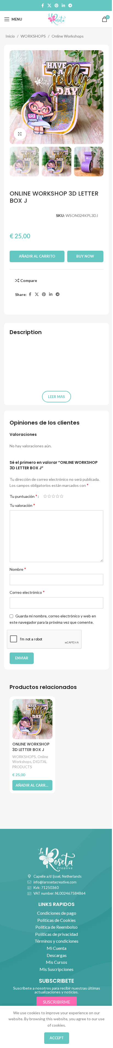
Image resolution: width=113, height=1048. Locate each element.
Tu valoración (22, 505)
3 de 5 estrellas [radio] (53, 496)
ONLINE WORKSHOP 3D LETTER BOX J (30, 746)
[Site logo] (56, 18)
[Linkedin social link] (63, 5)
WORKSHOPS (33, 36)
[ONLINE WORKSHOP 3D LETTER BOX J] (32, 719)
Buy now (85, 256)
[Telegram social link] (70, 5)
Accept (57, 1038)
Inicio (10, 36)
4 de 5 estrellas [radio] (57, 496)
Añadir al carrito (37, 256)
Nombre (18, 569)
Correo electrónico (27, 592)
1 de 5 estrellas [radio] (45, 496)
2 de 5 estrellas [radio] (49, 496)
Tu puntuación (23, 496)
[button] (15, 97)
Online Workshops (68, 36)
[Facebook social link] (42, 5)
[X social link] (49, 5)
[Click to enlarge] (20, 134)
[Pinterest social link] (56, 5)
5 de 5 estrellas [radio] (62, 496)
